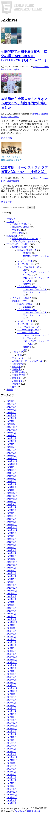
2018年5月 (11, 677)
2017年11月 (12, 691)
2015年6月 (11, 774)
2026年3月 (11, 415)
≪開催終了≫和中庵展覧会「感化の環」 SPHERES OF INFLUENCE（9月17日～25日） (24, 56)
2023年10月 (12, 499)
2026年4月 (11, 412)
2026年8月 (11, 401)
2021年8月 (11, 570)
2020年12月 (12, 588)
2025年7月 (11, 438)
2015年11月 (12, 760)
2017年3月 (11, 714)
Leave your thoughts (10, 69)
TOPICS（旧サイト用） (18, 244)
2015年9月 (11, 766)
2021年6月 (11, 576)
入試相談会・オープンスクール (27, 361)
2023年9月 (11, 501)
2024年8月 (11, 470)
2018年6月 (11, 674)
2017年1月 (11, 720)
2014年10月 (12, 797)
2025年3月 (11, 450)
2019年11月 (12, 625)
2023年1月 (11, 522)
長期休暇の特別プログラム (36, 256)
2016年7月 (11, 737)
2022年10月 (12, 530)
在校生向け (17, 378)
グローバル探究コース (28, 327)
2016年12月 (12, 723)
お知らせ (11, 219)
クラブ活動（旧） (26, 264)
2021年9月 (11, 568)
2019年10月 (12, 628)
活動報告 (16, 384)
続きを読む (6, 138)
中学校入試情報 (19, 224)
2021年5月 (11, 579)
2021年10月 (12, 565)
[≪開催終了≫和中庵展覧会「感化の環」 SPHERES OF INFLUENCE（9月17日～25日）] (11, 45)
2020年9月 (11, 596)
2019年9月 (11, 631)
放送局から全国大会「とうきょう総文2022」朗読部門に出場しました (24, 103)
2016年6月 (11, 740)
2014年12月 (12, 792)
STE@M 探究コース (27, 250)
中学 (19, 355)
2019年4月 (11, 645)
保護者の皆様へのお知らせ (25, 238)
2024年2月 (11, 487)
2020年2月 (11, 616)
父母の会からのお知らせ (24, 241)
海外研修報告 (18, 372)
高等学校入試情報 (20, 227)
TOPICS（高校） (20, 247)
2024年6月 (11, 476)
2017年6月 (11, 705)
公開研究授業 (18, 375)
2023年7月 (11, 507)
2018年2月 (11, 685)
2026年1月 (11, 421)
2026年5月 (11, 410)
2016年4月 (11, 746)
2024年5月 (11, 478)
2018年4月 (11, 680)
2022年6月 (11, 542)
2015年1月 (11, 789)
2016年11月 (12, 726)
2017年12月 (12, 688)
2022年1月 (11, 556)
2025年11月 (12, 427)
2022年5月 (11, 545)
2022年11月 (12, 527)
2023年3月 (11, 516)
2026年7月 (11, 404)
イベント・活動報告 (22, 298)
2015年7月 (11, 772)
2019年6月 (11, 639)
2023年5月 (11, 513)
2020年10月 (12, 593)
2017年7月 (11, 703)
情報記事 (16, 369)
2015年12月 (12, 757)
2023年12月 (12, 493)
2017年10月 (12, 694)
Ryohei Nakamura (41, 66)
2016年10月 (12, 728)
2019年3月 (11, 648)
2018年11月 (12, 659)
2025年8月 (11, 435)
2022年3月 (11, 550)
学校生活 (16, 230)
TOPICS (10, 221)
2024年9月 (11, 467)
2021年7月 (11, 573)
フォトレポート (19, 358)
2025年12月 (12, 424)
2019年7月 (11, 637)
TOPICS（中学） (20, 301)
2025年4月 (11, 447)
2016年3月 (11, 749)
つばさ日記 (17, 352)
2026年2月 (11, 418)
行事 (14, 387)
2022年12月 (12, 524)
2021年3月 (11, 582)
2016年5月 (11, 743)
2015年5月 (11, 777)
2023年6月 (11, 510)
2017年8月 (11, 700)
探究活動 (27, 253)
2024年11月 (12, 461)
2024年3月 (11, 484)
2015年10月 (12, 763)
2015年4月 (11, 780)
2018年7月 (11, 671)
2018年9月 (11, 665)
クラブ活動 (17, 233)
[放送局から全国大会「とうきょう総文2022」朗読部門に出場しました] (11, 92)
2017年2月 (11, 717)
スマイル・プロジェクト (35, 289)
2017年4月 (11, 711)
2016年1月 (11, 754)
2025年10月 (12, 430)
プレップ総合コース (27, 286)
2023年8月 (11, 504)
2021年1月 (11, 585)
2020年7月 (11, 602)
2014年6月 (11, 803)
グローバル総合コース (28, 329)
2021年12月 (12, 559)
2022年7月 (11, 539)
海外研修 (27, 284)
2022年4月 (11, 547)
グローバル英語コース (28, 267)
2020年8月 (11, 599)
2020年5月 (11, 608)
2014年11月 (12, 795)
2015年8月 (11, 769)
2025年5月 (11, 444)
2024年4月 (11, 481)
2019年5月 (11, 642)
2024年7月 (11, 473)
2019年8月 (11, 634)
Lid (24, 269)
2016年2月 (11, 751)
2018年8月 (11, 668)
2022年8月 (11, 536)
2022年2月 (11, 553)
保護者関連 (12, 235)
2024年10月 (12, 464)
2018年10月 (12, 662)
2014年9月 (11, 800)
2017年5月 (11, 708)
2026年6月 (11, 407)
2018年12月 (12, 657)
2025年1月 (11, 455)
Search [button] (30, 207)
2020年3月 (11, 614)
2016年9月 (11, 731)
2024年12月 (12, 458)
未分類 (10, 389)
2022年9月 (11, 533)
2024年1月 (11, 490)
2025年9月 (11, 433)
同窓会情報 (17, 364)
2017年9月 (11, 697)
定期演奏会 (17, 381)
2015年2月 (11, 786)
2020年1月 (11, 619)
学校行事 (16, 366)
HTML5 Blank (33, 811)
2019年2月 (11, 651)
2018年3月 (11, 682)
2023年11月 (12, 496)
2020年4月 (11, 611)
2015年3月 (11, 783)
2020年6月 (11, 605)
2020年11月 (12, 591)
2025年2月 (11, 453)
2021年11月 (12, 562)
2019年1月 (11, 654)
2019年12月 (12, 622)
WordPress (19, 811)
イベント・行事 (25, 261)
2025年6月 (11, 441)
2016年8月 (11, 734)
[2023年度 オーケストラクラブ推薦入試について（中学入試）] (11, 161)
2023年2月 (11, 519)
